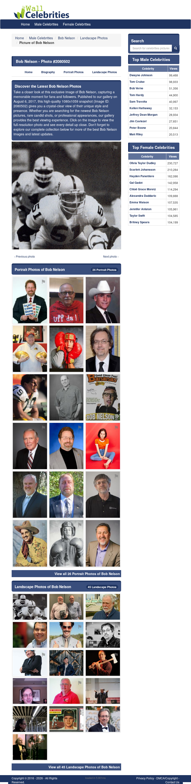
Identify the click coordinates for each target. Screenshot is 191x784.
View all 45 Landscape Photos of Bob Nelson (84, 767)
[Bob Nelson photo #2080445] (30, 634)
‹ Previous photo (24, 256)
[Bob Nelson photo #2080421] (103, 662)
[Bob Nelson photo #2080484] (66, 300)
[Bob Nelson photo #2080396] (103, 719)
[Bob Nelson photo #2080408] (103, 606)
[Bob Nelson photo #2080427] (66, 691)
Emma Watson (139, 202)
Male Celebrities (46, 24)
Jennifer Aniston (140, 209)
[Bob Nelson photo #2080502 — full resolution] (66, 195)
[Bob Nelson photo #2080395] (103, 349)
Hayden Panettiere (142, 176)
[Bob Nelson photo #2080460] (30, 349)
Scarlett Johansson (142, 169)
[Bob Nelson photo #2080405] (103, 494)
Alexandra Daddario (143, 196)
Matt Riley (136, 134)
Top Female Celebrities (153, 147)
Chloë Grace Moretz (143, 189)
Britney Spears (140, 222)
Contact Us (172, 782)
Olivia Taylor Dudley (143, 163)
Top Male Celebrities (151, 59)
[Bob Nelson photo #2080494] (66, 494)
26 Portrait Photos (104, 270)
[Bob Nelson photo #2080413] (30, 300)
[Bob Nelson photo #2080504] (30, 397)
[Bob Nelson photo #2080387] (66, 349)
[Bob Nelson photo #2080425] (103, 691)
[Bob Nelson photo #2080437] (66, 719)
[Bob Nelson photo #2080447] (66, 606)
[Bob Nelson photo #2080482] (30, 494)
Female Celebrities (77, 24)
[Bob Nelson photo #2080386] (66, 446)
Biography (48, 72)
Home (25, 24)
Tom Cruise (137, 81)
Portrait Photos (74, 72)
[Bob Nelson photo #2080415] (66, 543)
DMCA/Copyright (167, 778)
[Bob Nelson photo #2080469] (30, 719)
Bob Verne (136, 88)
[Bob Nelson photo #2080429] (103, 397)
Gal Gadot (136, 182)
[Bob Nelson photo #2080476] (103, 446)
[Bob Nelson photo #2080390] (103, 543)
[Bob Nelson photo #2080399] (30, 446)
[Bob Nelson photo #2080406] (66, 397)
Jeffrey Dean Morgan (143, 114)
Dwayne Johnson (141, 75)
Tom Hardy (137, 95)
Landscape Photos (104, 72)
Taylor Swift (137, 215)
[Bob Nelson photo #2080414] (30, 543)
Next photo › (111, 256)
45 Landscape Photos (102, 587)
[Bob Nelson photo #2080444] (66, 662)
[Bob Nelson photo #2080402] (103, 300)
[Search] (176, 48)
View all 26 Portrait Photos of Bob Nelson (87, 573)
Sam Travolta (138, 101)
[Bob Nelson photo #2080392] (103, 634)
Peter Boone (138, 128)
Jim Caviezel (138, 121)
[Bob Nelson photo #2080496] (30, 691)
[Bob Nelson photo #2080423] (30, 747)
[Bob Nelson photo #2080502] (30, 606)
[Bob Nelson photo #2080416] (66, 634)
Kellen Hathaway (141, 108)
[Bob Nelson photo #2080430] (30, 662)
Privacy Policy (145, 778)
